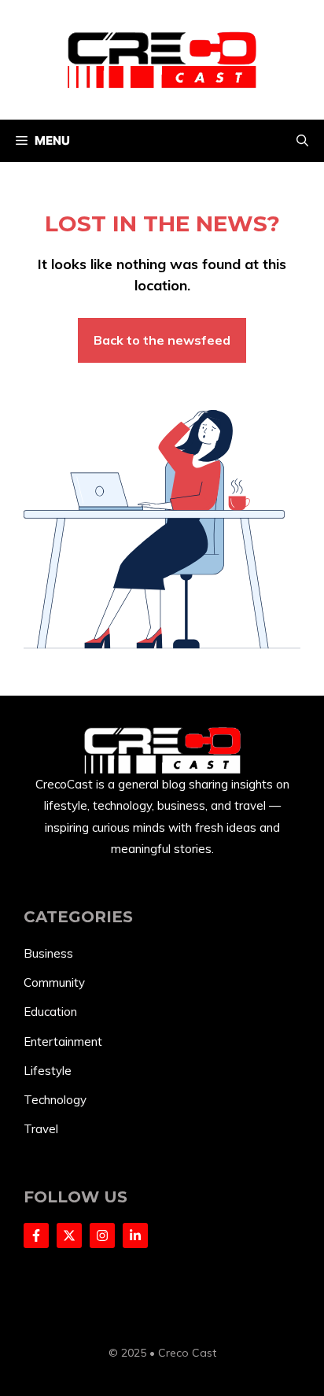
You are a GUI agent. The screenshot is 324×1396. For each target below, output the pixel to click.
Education (50, 1011)
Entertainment (63, 1041)
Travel (41, 1128)
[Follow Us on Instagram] (102, 1235)
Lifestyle (48, 1070)
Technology (55, 1099)
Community (54, 982)
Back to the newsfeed (162, 340)
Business (48, 953)
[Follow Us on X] (69, 1235)
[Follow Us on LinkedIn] (135, 1235)
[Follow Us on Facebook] (36, 1235)
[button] (302, 141)
